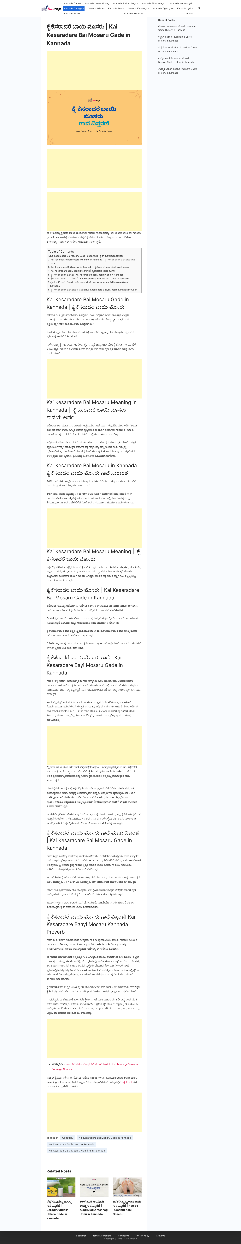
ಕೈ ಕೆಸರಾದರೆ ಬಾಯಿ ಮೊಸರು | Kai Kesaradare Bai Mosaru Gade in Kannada (87, 274)
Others (189, 13)
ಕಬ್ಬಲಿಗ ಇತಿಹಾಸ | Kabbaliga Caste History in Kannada (175, 38)
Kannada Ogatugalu (163, 8)
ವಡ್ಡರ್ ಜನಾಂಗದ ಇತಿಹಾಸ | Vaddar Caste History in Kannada (177, 49)
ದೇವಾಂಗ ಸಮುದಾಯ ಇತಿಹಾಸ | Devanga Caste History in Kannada (177, 28)
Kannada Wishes (96, 8)
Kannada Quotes (72, 3)
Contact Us (123, 1235)
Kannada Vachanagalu (181, 3)
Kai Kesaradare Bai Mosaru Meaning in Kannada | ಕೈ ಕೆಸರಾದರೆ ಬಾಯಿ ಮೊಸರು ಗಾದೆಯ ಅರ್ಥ (93, 261)
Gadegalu (67, 1137)
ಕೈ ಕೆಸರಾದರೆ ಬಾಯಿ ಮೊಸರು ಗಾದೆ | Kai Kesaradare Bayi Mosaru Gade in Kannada (89, 278)
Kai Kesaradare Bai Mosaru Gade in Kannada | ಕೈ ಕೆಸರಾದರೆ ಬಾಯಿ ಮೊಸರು (86, 255)
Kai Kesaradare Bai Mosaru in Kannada (71, 1144)
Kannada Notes (132, 13)
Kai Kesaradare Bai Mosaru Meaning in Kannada (77, 1150)
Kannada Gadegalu (74, 8)
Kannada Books (72, 13)
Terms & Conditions (102, 1235)
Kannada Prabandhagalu (125, 3)
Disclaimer (81, 1235)
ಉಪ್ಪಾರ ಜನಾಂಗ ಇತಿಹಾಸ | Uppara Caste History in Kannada (177, 70)
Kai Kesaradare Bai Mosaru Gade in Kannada (105, 1137)
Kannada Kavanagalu (138, 8)
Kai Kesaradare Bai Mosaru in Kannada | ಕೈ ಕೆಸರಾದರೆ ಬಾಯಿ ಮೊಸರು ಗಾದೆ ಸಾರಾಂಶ (90, 267)
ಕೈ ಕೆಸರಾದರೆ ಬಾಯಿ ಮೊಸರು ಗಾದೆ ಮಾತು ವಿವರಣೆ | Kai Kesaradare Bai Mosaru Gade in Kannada (90, 284)
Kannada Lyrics (185, 8)
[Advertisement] (94, 70)
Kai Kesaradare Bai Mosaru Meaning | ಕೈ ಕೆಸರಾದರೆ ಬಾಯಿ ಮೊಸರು (83, 270)
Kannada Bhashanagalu (154, 3)
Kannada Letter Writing (97, 3)
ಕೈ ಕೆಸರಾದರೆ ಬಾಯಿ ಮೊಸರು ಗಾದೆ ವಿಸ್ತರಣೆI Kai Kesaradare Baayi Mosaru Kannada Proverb (94, 289)
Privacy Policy (142, 1235)
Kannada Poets (116, 8)
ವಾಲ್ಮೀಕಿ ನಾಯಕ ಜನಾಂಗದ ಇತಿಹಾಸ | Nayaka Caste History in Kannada (176, 60)
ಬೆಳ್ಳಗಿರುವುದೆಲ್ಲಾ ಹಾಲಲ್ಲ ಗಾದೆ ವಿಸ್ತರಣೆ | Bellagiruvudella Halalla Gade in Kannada (59, 1210)
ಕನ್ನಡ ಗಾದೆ (127, 1082)
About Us (160, 1235)
